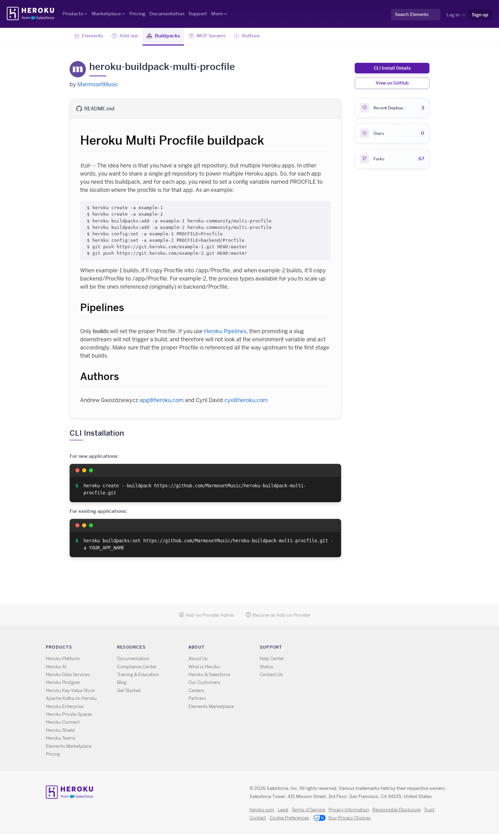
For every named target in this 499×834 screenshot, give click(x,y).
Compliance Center (136, 666)
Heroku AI (56, 666)
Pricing (137, 14)
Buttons (251, 36)
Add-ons (128, 36)
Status (266, 666)
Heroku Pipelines (225, 331)
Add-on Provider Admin (210, 615)
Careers (196, 690)
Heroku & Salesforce (209, 674)
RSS (334, 648)
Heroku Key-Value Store (70, 690)
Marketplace (106, 14)
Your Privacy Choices (349, 817)
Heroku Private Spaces (69, 714)
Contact (258, 817)
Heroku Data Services (68, 674)
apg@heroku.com (162, 400)
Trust (429, 809)
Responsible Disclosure (396, 809)
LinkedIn (364, 648)
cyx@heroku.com (246, 400)
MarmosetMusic (97, 84)
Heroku (31, 13)
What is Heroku (204, 666)
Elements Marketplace (68, 746)
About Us (198, 658)
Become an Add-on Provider (282, 615)
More (217, 14)
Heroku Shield (60, 730)
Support (197, 14)
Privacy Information (349, 809)
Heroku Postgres (63, 682)
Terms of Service (308, 809)
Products (72, 14)
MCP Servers (211, 36)
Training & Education (138, 674)
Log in (453, 15)
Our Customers (204, 682)
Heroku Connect (63, 722)
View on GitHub (392, 83)
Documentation (166, 14)
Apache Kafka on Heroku (71, 698)
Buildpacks (167, 36)
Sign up (480, 15)
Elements (92, 36)
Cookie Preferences (289, 817)
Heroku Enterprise (65, 706)
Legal (283, 809)
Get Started (129, 690)
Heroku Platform (63, 658)
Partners (197, 698)
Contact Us (271, 674)
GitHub (354, 648)
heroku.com (262, 809)
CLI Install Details (392, 68)
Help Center (272, 658)
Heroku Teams (60, 738)
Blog (121, 682)
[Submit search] (393, 20)
